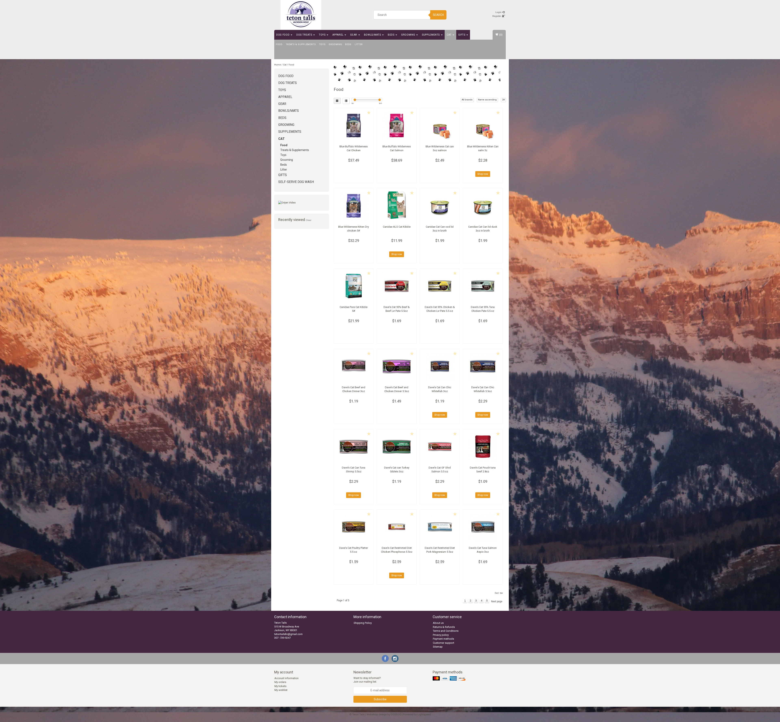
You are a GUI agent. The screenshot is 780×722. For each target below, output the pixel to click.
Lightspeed (424, 714)
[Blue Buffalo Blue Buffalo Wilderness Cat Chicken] (354, 125)
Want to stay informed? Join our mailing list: (367, 679)
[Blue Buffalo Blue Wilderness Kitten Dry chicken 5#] (354, 205)
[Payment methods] (449, 678)
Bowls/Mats (373, 34)
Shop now (482, 174)
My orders (280, 682)
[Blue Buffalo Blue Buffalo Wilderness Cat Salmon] (396, 125)
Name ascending (487, 99)
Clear (308, 220)
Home (277, 64)
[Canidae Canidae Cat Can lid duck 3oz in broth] (482, 205)
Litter (359, 44)
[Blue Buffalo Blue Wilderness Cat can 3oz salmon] (439, 125)
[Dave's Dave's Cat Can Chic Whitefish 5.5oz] (482, 366)
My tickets (280, 686)
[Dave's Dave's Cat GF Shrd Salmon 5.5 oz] (439, 446)
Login (498, 12)
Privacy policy (441, 634)
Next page (496, 601)
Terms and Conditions (445, 630)
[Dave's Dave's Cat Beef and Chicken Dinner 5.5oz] (396, 366)
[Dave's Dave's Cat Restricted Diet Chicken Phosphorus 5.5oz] (396, 527)
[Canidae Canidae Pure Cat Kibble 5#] (354, 286)
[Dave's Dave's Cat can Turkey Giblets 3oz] (396, 446)
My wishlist (280, 690)
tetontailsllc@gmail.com (288, 634)
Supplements (431, 34)
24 (503, 99)
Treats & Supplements (301, 44)
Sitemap (438, 646)
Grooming (408, 34)
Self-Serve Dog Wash (296, 182)
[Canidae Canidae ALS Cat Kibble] (396, 205)
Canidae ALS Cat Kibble (397, 226)
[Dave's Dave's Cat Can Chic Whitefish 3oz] (439, 366)
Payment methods (443, 638)
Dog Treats (304, 34)
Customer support (443, 642)
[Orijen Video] (301, 203)
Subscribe (380, 699)
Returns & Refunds (444, 626)
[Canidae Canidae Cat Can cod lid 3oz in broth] (439, 205)
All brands (467, 99)
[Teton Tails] (300, 14)
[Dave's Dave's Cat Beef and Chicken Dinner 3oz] (354, 366)
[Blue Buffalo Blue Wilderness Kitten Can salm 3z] (482, 125)
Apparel (338, 34)
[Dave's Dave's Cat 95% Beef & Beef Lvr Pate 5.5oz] (396, 286)
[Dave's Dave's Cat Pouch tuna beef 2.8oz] (482, 446)
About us (438, 622)
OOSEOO (396, 714)
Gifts (462, 34)
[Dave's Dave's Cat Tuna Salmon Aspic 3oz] (482, 527)
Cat (449, 34)
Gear (354, 34)
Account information (286, 678)
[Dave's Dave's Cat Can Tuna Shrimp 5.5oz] (354, 446)
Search (438, 14)
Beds (391, 34)
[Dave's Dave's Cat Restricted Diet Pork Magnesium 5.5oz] (439, 527)
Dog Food (283, 34)
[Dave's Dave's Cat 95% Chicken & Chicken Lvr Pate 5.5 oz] (439, 286)
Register (497, 16)
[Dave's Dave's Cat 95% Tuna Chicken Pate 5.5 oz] (482, 286)
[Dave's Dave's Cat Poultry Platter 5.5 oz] (354, 527)
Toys (322, 34)
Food (279, 44)
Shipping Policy (363, 622)
